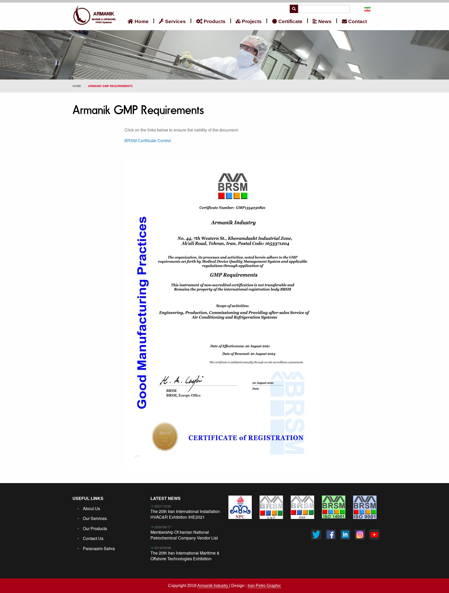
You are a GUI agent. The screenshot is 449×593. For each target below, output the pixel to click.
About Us (91, 508)
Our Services (95, 518)
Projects (251, 21)
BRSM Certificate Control (148, 140)
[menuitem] (137, 21)
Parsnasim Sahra (99, 548)
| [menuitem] (153, 20)
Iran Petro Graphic (264, 585)
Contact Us (93, 538)
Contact (357, 21)
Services (175, 21)
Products (214, 21)
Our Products (95, 528)
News (324, 21)
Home (141, 21)
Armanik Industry (213, 585)
